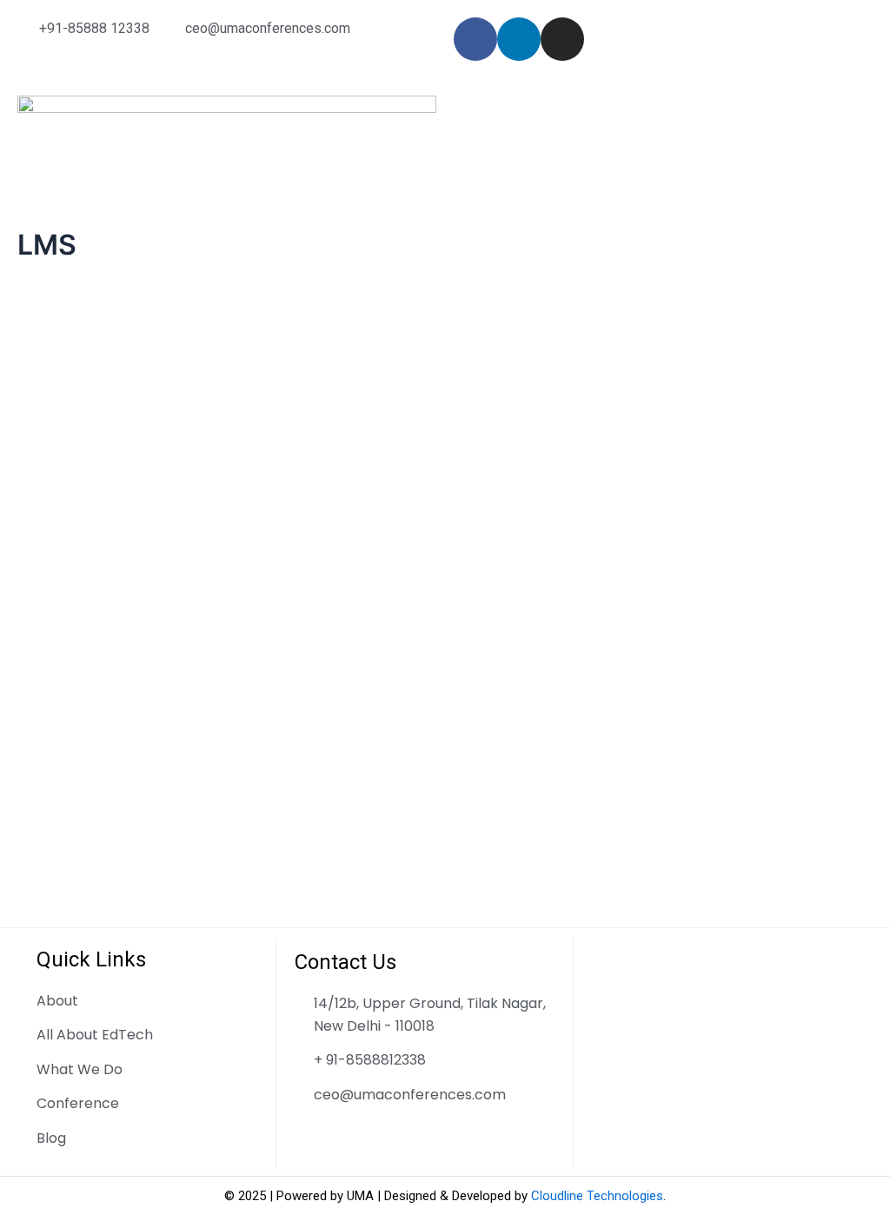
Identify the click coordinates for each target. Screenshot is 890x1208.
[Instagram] (562, 39)
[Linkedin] (519, 39)
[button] (663, 112)
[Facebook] (475, 39)
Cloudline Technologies (597, 1196)
